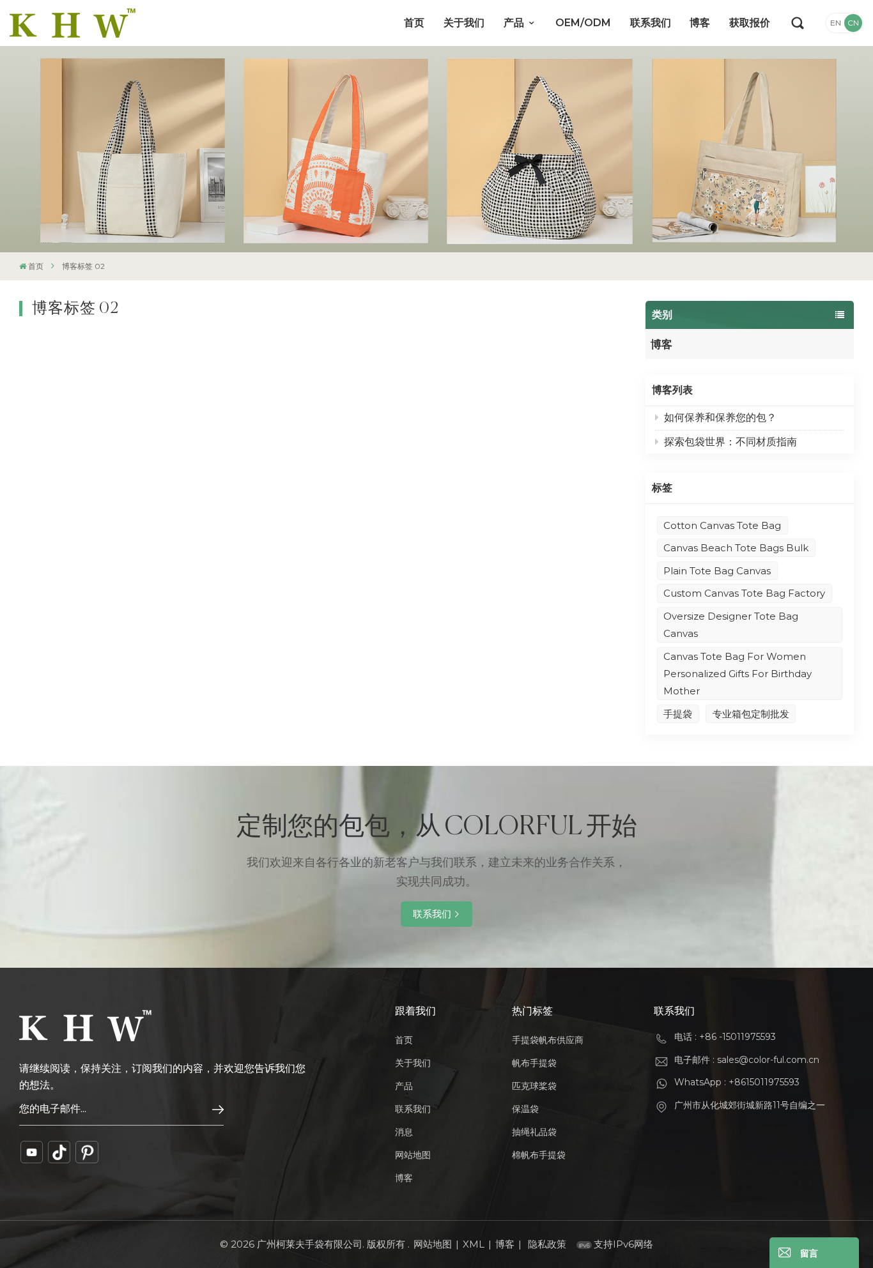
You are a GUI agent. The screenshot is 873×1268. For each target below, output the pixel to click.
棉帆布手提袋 (539, 1155)
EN (835, 22)
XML (473, 1244)
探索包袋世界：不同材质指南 (730, 442)
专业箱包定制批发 (751, 714)
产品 (515, 23)
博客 (700, 23)
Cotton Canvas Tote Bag (722, 525)
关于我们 (464, 23)
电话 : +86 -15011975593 (725, 1037)
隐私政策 (547, 1244)
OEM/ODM (583, 23)
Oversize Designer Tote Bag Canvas (730, 624)
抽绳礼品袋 (534, 1132)
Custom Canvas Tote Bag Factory (744, 593)
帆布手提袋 (534, 1063)
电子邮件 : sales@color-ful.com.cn (746, 1060)
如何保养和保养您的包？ (720, 417)
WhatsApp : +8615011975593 (737, 1082)
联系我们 (650, 23)
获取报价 (749, 23)
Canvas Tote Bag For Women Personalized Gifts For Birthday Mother (737, 673)
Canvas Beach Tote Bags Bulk (735, 548)
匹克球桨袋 (534, 1086)
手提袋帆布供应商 (547, 1040)
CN (853, 22)
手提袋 (677, 714)
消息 (404, 1132)
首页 (414, 23)
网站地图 (413, 1155)
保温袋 (525, 1109)
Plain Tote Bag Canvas (717, 571)
